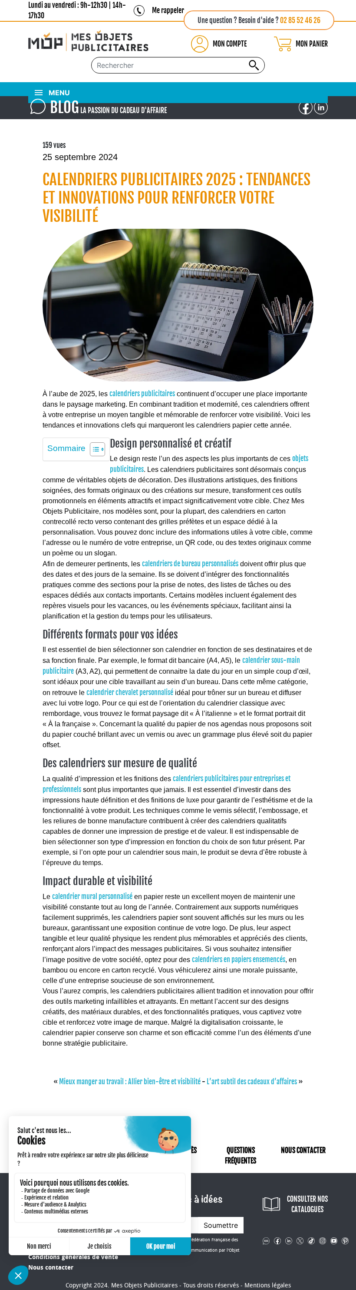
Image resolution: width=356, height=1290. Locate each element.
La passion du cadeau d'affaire (108, 107)
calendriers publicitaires (142, 393)
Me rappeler (168, 10)
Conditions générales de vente (73, 1257)
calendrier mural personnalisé (92, 896)
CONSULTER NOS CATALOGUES (307, 1204)
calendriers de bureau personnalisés (190, 563)
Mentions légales (267, 1285)
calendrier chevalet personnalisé (129, 692)
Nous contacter (50, 1267)
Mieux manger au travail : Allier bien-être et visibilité (130, 1081)
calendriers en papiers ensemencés (238, 959)
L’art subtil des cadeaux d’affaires (252, 1081)
